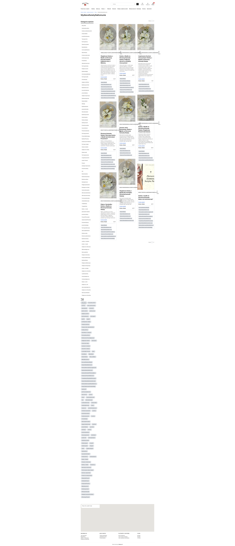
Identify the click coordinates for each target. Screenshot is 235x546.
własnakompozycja (85, 63)
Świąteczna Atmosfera (86, 295)
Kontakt (138, 535)
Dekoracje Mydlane (85, 292)
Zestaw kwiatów (85, 146)
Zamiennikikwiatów (85, 190)
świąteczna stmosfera (86, 271)
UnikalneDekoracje (85, 200)
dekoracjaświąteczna (86, 287)
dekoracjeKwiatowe (86, 230)
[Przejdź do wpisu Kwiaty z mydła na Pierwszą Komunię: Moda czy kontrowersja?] (145, 177)
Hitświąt (83, 103)
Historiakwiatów (85, 111)
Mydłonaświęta (85, 71)
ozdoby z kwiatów (85, 241)
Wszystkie (84, 25)
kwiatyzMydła (84, 33)
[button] (137, 4)
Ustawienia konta (103, 536)
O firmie (138, 537)
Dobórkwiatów (85, 117)
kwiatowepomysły (85, 57)
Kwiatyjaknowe (85, 182)
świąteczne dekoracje (86, 246)
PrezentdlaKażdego (86, 136)
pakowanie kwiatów (86, 211)
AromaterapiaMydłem (86, 74)
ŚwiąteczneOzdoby (86, 254)
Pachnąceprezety (85, 155)
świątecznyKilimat (85, 82)
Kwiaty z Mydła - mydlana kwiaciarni (87, 12)
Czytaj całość (104, 77)
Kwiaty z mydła (85, 208)
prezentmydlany (85, 214)
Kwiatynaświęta (85, 119)
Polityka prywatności (85, 539)
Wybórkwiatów (85, 173)
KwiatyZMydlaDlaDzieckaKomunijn (108, 93)
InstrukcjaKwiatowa (85, 49)
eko (82, 171)
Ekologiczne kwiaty (85, 187)
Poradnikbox (84, 60)
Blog (95, 12)
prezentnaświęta (85, 225)
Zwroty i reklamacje (85, 537)
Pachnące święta (85, 144)
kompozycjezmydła (86, 55)
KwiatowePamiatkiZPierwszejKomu (108, 159)
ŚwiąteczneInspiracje (86, 265)
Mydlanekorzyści (85, 87)
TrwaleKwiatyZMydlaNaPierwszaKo (110, 52)
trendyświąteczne (85, 276)
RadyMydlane (84, 47)
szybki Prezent (85, 160)
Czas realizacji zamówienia (123, 537)
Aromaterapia (84, 79)
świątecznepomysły (86, 95)
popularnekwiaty (85, 109)
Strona (150, 20)
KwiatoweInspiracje (85, 176)
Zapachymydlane (85, 44)
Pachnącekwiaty (85, 66)
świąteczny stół (85, 284)
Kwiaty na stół (84, 281)
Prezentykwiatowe (85, 130)
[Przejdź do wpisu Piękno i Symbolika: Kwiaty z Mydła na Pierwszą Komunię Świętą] (108, 185)
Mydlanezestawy (85, 238)
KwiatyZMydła (104, 82)
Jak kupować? (84, 535)
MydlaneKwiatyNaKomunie (106, 86)
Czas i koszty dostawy (123, 536)
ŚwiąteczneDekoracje (86, 262)
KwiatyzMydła (84, 101)
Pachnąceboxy (85, 41)
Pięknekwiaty (84, 52)
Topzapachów (84, 39)
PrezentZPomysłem (86, 217)
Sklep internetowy (117, 544)
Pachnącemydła (85, 76)
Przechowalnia (102, 537)
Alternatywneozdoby (86, 195)
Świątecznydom (85, 68)
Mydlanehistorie (85, 106)
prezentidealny (85, 92)
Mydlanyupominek (85, 84)
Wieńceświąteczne (85, 249)
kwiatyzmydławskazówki (87, 30)
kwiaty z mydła (85, 244)
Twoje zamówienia (103, 535)
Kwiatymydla (84, 152)
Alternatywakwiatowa (86, 192)
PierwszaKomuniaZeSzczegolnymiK (146, 211)
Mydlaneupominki (85, 114)
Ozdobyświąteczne (86, 279)
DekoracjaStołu (85, 252)
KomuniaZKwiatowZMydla (125, 80)
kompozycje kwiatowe (86, 141)
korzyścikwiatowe (85, 90)
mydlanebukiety (85, 273)
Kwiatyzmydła (84, 233)
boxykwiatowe (85, 128)
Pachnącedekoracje (86, 227)
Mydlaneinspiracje (85, 98)
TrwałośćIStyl (84, 206)
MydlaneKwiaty (85, 260)
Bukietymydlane (85, 179)
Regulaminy (83, 536)
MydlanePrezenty (85, 138)
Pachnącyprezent (85, 133)
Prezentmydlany (85, 168)
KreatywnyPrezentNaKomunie (107, 89)
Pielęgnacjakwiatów (86, 184)
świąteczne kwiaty (85, 149)
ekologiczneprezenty (86, 165)
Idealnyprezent (85, 122)
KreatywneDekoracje (86, 257)
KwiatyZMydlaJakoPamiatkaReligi (108, 97)
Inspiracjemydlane (85, 28)
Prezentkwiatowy (85, 222)
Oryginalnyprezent (85, 157)
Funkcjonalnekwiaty (86, 198)
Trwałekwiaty (84, 203)
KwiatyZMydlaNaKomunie (106, 84)
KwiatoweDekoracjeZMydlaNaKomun (108, 95)
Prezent (83, 163)
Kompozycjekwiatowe (86, 235)
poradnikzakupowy (85, 36)
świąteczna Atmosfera (86, 289)
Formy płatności (121, 535)
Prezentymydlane (85, 125)
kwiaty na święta (85, 268)
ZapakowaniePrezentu (86, 219)
